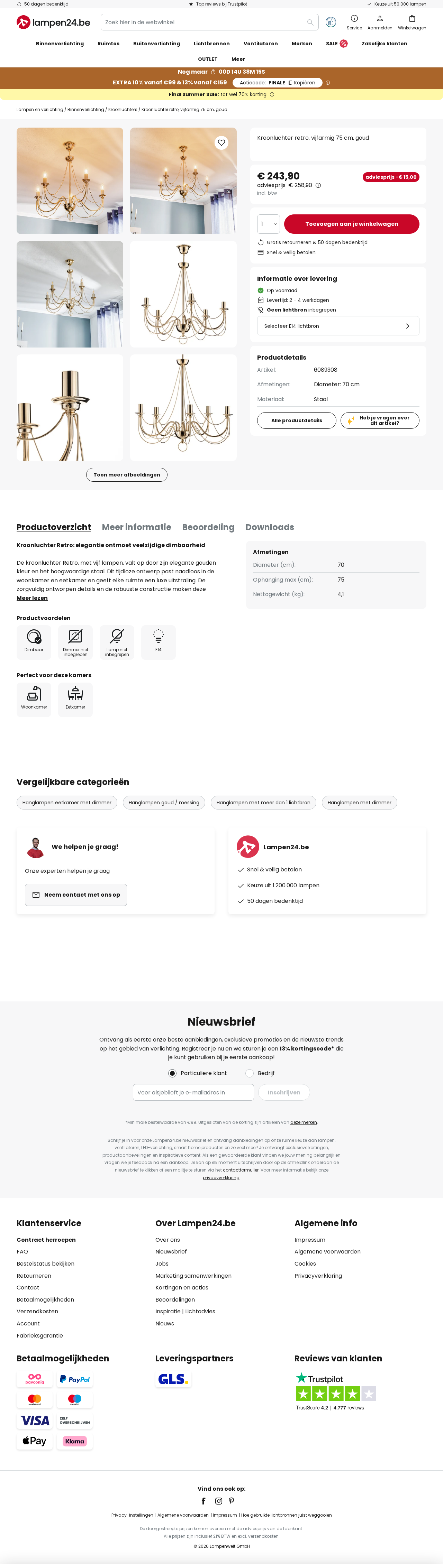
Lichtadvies (200, 1311)
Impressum (310, 1240)
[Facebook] (208, 1501)
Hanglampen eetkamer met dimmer (66, 802)
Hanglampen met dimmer (359, 802)
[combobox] (209, 22)
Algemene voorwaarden (328, 1252)
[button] (70, 294)
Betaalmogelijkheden (45, 1300)
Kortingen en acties (181, 1288)
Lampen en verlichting (40, 109)
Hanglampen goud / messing (164, 802)
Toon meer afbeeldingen (126, 474)
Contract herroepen (46, 1240)
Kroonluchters (122, 109)
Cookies (305, 1264)
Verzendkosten (37, 1311)
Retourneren (34, 1276)
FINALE (277, 82)
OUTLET (208, 59)
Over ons (167, 1240)
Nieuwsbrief (171, 1252)
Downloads (270, 527)
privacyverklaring (221, 1178)
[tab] (54, 527)
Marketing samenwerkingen (193, 1276)
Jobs (162, 1264)
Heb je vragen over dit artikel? (385, 420)
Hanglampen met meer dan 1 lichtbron (263, 802)
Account (28, 1323)
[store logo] (53, 22)
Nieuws (164, 1323)
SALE (332, 43)
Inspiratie (168, 1311)
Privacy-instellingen (132, 1515)
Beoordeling (208, 527)
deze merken (303, 1122)
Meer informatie (136, 527)
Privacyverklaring (318, 1276)
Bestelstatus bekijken (45, 1264)
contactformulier (241, 1170)
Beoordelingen (175, 1300)
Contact (28, 1288)
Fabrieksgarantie (40, 1336)
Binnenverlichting (85, 109)
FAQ (22, 1252)
